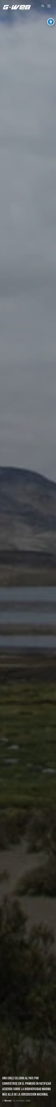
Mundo (8, 1100)
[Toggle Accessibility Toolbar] (50, 21)
